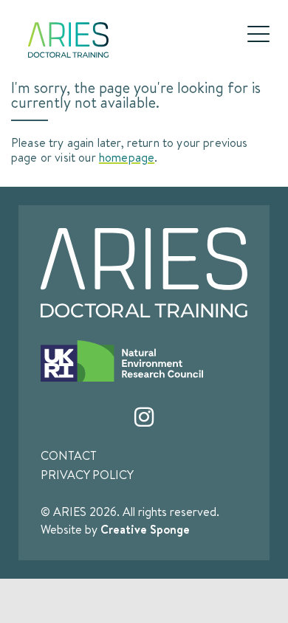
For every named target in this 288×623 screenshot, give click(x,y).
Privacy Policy (87, 475)
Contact (69, 455)
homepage (126, 157)
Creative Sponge (145, 529)
